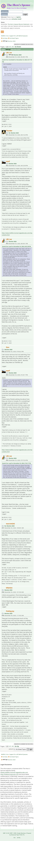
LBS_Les (9, 53)
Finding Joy (10, 611)
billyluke (9, 588)
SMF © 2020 (13, 833)
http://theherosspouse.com (9, 774)
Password (4, 14)
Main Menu (2, 32)
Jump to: (11, 749)
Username (4, 11)
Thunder (9, 131)
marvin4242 (10, 524)
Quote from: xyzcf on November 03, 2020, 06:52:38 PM (16, 246)
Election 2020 (17, 55)
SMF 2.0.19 (6, 833)
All (13, 47)
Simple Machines (21, 833)
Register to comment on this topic (23, 44)
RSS (15, 837)
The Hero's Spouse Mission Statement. (19, 24)
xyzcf (8, 161)
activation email (16, 19)
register (18, 17)
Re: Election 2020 (14, 133)
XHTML (18, 837)
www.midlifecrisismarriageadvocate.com (14, 772)
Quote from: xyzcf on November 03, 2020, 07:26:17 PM (16, 463)
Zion (7, 347)
